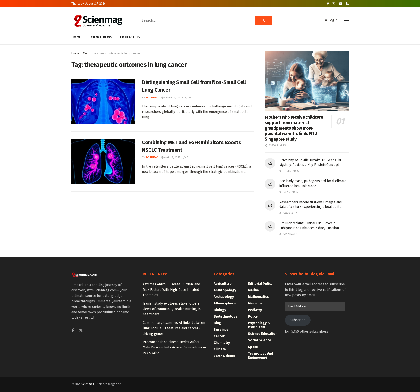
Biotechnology (225, 316)
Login (332, 20)
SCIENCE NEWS (100, 37)
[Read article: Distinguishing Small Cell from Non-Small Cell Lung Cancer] (103, 101)
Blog (217, 323)
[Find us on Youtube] (340, 4)
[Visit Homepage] (97, 20)
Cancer (219, 336)
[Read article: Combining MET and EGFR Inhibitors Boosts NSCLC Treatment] (103, 161)
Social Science (259, 340)
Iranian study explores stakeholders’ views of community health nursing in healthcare (172, 309)
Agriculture (223, 284)
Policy (253, 316)
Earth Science (225, 356)
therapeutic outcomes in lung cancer (116, 53)
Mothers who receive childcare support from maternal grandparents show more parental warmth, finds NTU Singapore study (294, 128)
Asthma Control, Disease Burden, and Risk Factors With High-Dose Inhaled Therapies (171, 289)
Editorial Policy (260, 284)
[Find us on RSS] (347, 4)
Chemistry (222, 343)
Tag (85, 53)
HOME (76, 37)
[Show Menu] (346, 20)
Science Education (262, 334)
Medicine (255, 303)
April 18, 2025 (171, 157)
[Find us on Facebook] (328, 4)
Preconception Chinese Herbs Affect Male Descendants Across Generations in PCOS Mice (174, 347)
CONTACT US (130, 37)
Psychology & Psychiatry (259, 325)
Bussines (221, 330)
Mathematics (258, 297)
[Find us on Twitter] (334, 4)
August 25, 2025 (173, 97)
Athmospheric (225, 303)
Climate (220, 349)
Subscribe (298, 320)
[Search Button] (263, 20)
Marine (253, 290)
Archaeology (224, 297)
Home (75, 53)
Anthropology (225, 290)
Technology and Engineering (260, 355)
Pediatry (255, 310)
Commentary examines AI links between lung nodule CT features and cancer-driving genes (174, 328)
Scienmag (87, 384)
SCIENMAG (152, 97)
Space (253, 347)
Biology (220, 310)
